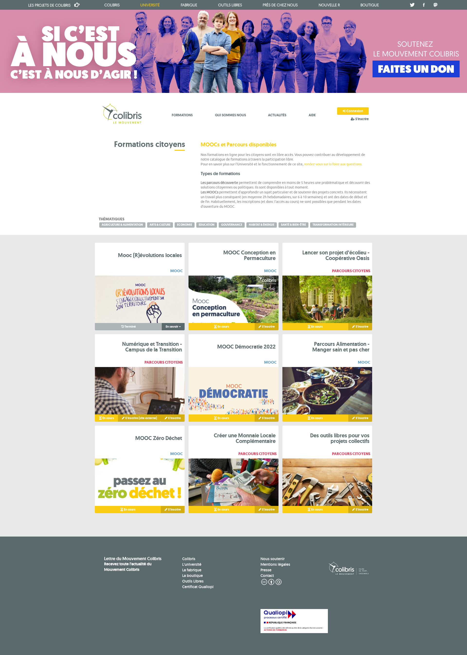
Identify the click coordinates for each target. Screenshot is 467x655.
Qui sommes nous (230, 115)
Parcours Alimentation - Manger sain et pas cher (340, 346)
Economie (184, 225)
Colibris (49, 5)
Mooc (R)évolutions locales (150, 255)
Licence (271, 582)
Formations (182, 115)
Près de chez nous (280, 4)
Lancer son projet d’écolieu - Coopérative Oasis (335, 255)
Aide (312, 115)
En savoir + (173, 326)
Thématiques (111, 219)
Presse (265, 570)
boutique (369, 4)
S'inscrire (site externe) (141, 418)
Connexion (354, 111)
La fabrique (191, 570)
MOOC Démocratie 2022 (246, 346)
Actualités (277, 115)
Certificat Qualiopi (198, 586)
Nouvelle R (329, 4)
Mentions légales (275, 564)
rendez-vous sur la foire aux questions (332, 164)
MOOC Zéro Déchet (158, 438)
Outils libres (230, 4)
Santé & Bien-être (293, 225)
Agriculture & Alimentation (122, 225)
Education (207, 225)
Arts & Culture (160, 225)
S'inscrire (362, 119)
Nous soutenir (272, 558)
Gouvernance (231, 225)
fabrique (189, 4)
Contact (267, 575)
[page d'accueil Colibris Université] (122, 114)
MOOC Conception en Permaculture (249, 255)
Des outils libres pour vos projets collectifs (339, 438)
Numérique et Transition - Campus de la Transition (152, 346)
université (150, 4)
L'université (191, 564)
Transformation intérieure (333, 225)
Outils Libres (193, 581)
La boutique (192, 575)
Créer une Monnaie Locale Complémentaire (245, 438)
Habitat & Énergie (261, 225)
